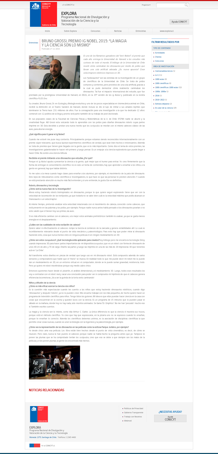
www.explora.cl (167, 31)
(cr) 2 (157, 75)
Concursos (95, 31)
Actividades (160, 53)
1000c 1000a (160, 91)
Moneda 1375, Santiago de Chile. (43, 437)
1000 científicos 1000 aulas (166, 87)
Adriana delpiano (162, 104)
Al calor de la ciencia (164, 108)
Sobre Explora (70, 31)
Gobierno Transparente (133, 412)
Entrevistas (141, 31)
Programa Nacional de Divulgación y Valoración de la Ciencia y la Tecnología (85, 19)
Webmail (128, 421)
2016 (157, 95)
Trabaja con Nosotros (133, 416)
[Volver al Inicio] (43, 14)
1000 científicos (162, 83)
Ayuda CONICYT (179, 21)
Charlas (158, 57)
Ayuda (170, 418)
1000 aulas (159, 79)
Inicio (47, 31)
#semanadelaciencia (164, 71)
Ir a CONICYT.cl (68, 5)
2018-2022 (159, 99)
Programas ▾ (146, 5)
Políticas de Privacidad (133, 408)
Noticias (118, 31)
